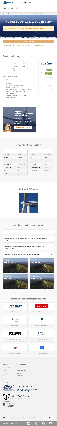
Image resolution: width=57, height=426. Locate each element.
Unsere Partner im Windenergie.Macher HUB (28, 299)
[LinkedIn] (28, 423)
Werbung (29, 417)
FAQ (34, 417)
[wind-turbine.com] (4, 14)
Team (4, 370)
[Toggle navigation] (17, 8)
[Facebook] (43, 423)
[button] (25, 3)
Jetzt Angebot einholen (23, 127)
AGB (14, 417)
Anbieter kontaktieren (28, 41)
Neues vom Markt (21, 370)
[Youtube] (50, 423)
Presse (5, 376)
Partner (5, 373)
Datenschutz (19, 417)
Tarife (24, 417)
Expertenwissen (20, 368)
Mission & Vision (7, 368)
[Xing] (36, 423)
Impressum (9, 417)
